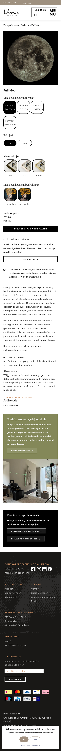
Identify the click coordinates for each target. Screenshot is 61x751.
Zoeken (27, 2)
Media (34, 600)
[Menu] (52, 12)
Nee (25, 143)
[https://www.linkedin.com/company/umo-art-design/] (44, 569)
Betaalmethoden (39, 592)
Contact (35, 588)
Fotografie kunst (11, 25)
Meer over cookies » (30, 745)
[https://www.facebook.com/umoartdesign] (33, 569)
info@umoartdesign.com (17, 572)
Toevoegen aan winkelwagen (30, 229)
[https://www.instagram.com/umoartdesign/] (39, 569)
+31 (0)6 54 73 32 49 (14, 568)
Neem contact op (30, 259)
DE (9, 2)
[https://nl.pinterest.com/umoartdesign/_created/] (50, 569)
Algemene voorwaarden (43, 596)
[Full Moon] (30, 58)
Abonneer (15, 679)
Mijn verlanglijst (12, 596)
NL (5, 2)
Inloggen (39, 9)
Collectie (25, 25)
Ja (10, 143)
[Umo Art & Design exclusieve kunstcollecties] (11, 12)
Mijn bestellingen (13, 592)
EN (14, 2)
